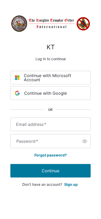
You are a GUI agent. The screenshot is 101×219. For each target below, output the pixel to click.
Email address (31, 124)
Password (27, 141)
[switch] (84, 141)
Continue (50, 170)
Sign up (71, 184)
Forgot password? (50, 155)
